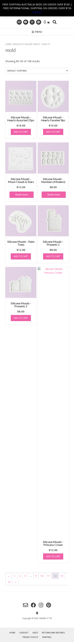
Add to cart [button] (21, 131)
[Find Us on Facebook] (25, 22)
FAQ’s (35, 632)
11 (48, 575)
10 (41, 575)
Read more (21, 194)
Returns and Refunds (53, 632)
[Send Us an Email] (19, 22)
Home (8, 44)
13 (61, 575)
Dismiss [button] (37, 12)
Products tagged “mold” (26, 44)
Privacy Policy (30, 637)
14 (9, 582)
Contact (24, 632)
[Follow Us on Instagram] (32, 22)
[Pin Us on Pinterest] (38, 22)
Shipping (46, 637)
